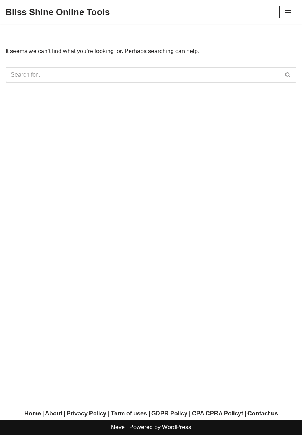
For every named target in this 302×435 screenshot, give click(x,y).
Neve (118, 427)
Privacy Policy (86, 413)
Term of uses (129, 413)
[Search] (288, 75)
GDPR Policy (169, 413)
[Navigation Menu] (287, 12)
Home (32, 413)
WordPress (176, 427)
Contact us (262, 413)
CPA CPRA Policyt (217, 413)
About (53, 413)
